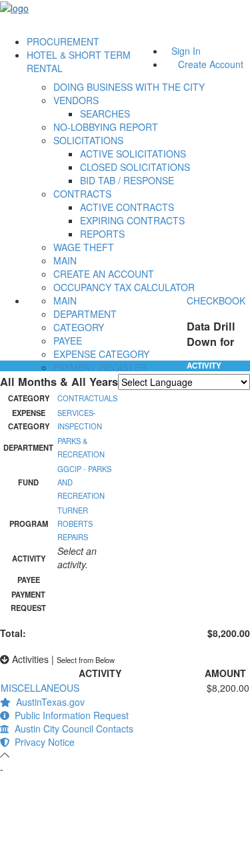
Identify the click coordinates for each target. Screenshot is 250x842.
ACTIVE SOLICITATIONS (133, 153)
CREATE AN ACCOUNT (103, 273)
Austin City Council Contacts (71, 728)
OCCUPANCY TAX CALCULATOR (124, 287)
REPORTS (102, 233)
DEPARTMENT (85, 314)
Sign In (186, 50)
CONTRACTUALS (87, 398)
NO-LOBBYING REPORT (105, 127)
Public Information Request (69, 715)
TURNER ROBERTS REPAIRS (75, 523)
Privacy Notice (42, 742)
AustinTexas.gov (48, 701)
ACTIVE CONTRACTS (127, 207)
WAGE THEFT (83, 247)
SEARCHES (105, 113)
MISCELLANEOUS (40, 687)
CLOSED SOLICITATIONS (135, 167)
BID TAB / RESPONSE (127, 180)
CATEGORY (78, 327)
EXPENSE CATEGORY (101, 354)
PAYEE (67, 340)
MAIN (65, 260)
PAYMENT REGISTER (100, 367)
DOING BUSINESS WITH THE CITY (129, 86)
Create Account (210, 64)
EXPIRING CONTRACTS (132, 220)
